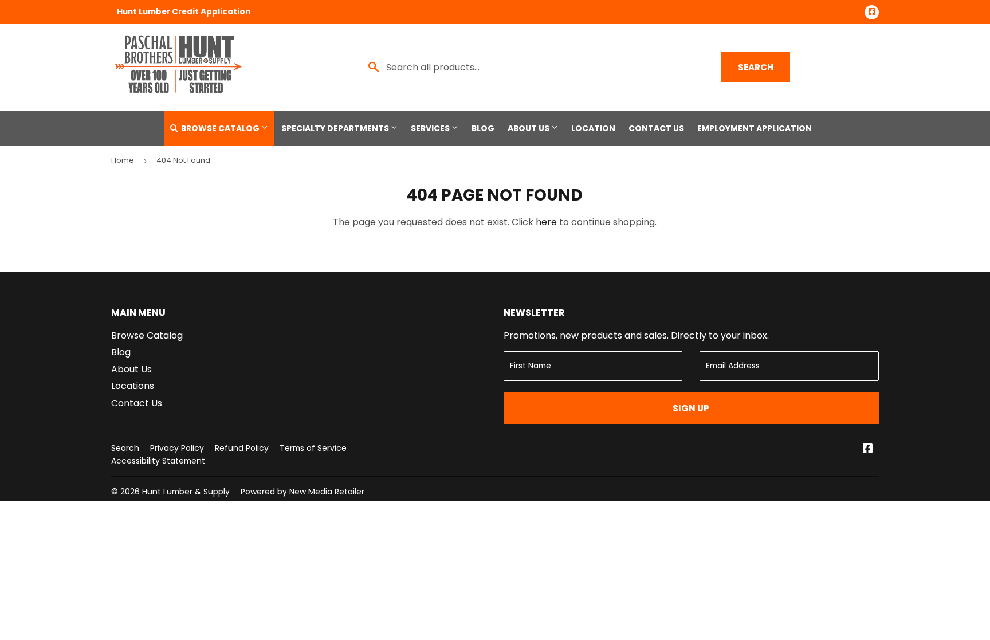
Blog (483, 128)
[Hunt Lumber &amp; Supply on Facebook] (868, 449)
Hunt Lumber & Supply (186, 491)
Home (122, 160)
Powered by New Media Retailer (302, 491)
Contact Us (656, 128)
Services (431, 128)
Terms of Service (313, 448)
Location (593, 128)
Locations (132, 385)
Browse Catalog (220, 128)
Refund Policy (242, 448)
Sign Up (691, 408)
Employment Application (754, 128)
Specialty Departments (336, 128)
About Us (529, 128)
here (546, 222)
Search (764, 67)
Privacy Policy (177, 448)
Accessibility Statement (158, 460)
